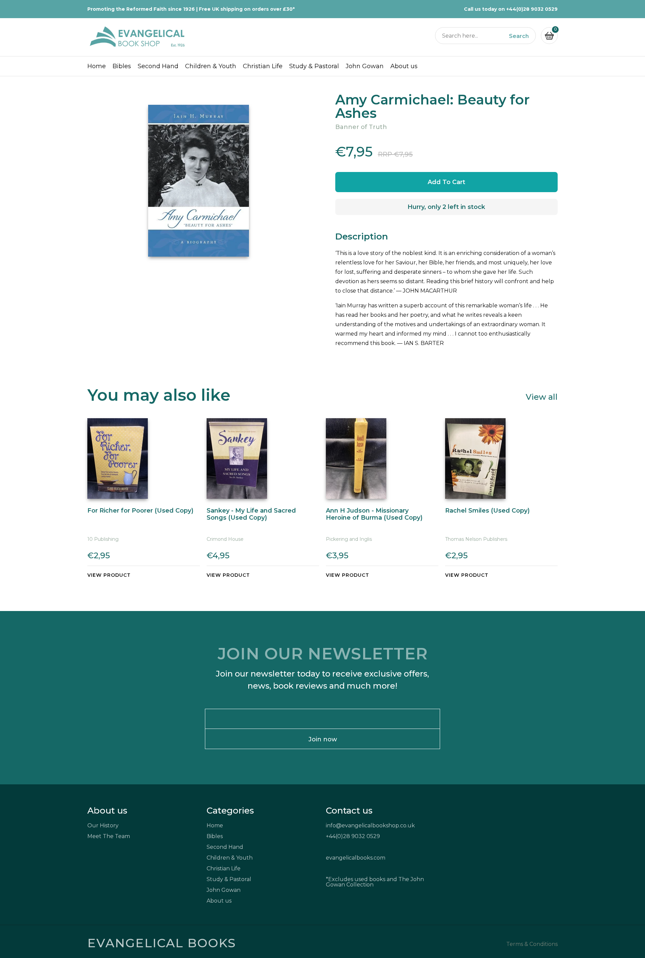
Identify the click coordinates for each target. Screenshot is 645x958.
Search (519, 36)
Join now (322, 739)
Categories (230, 810)
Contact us (349, 810)
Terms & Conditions (532, 944)
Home (96, 66)
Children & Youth (210, 66)
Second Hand (158, 66)
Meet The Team (108, 836)
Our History (103, 825)
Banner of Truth (361, 127)
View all (542, 396)
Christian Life (263, 66)
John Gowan (365, 66)
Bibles (122, 66)
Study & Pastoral (314, 66)
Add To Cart (446, 182)
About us (404, 66)
